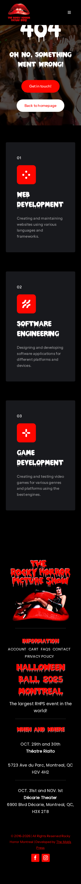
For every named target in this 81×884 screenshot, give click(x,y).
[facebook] (35, 858)
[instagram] (46, 858)
